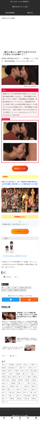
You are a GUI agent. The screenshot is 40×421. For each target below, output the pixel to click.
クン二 (5, 287)
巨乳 (23, 287)
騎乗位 (17, 290)
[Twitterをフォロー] (11, 299)
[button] (36, 254)
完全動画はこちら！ (20, 216)
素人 (12, 290)
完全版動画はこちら (20, 231)
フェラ (17, 287)
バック (11, 287)
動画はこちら (20, 169)
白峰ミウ (6, 284)
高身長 (24, 290)
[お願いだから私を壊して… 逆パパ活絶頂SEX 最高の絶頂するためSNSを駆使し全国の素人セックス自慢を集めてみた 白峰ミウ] (20, 212)
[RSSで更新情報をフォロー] (29, 299)
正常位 (29, 287)
